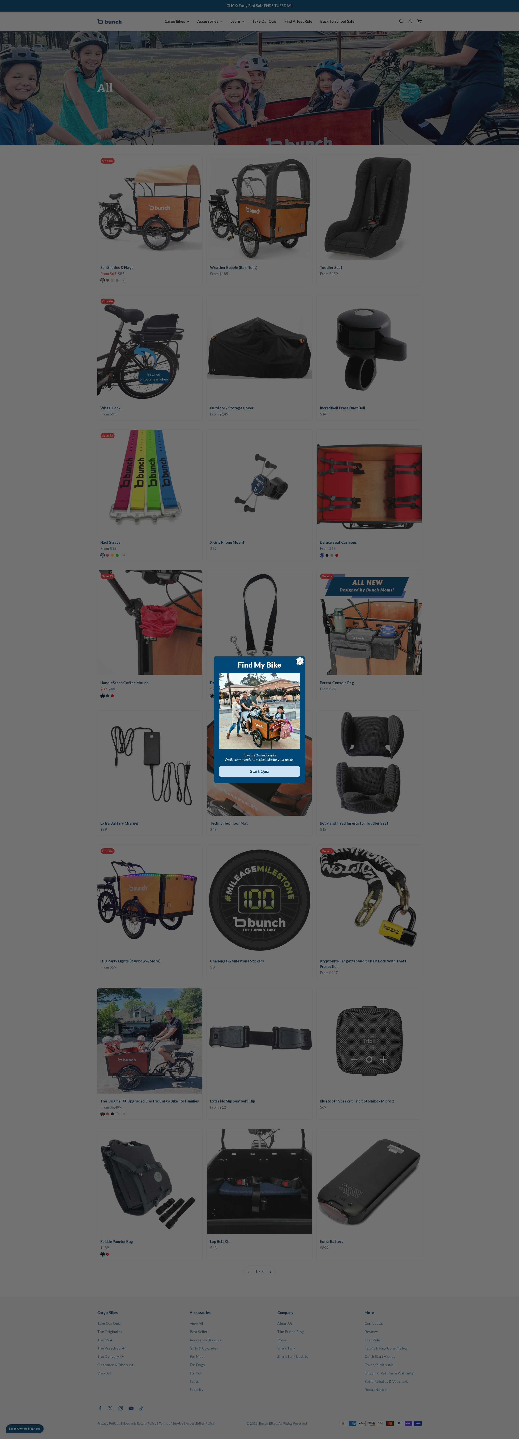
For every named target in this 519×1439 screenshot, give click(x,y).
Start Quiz (259, 771)
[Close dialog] (299, 661)
